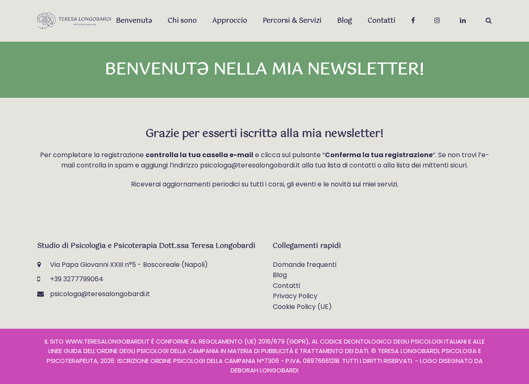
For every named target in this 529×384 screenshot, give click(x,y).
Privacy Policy (295, 296)
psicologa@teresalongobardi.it (100, 294)
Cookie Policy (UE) (302, 306)
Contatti (286, 285)
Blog (280, 275)
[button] (488, 20)
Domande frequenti (304, 264)
